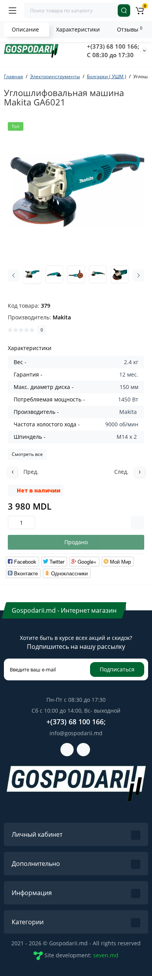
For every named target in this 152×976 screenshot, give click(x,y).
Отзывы (129, 29)
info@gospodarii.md (76, 733)
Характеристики (78, 29)
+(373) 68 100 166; (113, 46)
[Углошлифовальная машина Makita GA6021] (76, 190)
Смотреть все (27, 454)
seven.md (105, 955)
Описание (25, 29)
